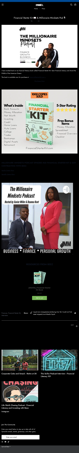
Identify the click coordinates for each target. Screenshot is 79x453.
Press (39, 15)
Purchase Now (40, 81)
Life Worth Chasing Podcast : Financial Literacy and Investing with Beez (18, 406)
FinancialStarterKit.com (37, 77)
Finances (4, 313)
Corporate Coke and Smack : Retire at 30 (19, 373)
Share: (26, 313)
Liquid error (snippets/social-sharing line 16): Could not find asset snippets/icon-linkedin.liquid (52, 313)
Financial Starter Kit (14, 313)
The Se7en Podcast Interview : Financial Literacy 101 (57, 375)
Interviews (5, 315)
